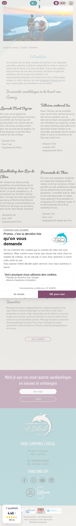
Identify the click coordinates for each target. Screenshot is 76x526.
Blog (62, 3)
